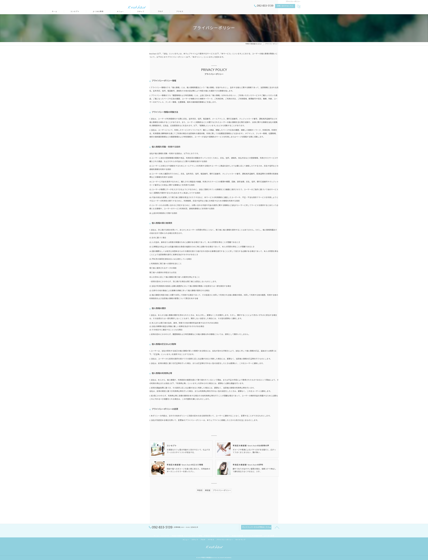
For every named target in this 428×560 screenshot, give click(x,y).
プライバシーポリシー (222, 490)
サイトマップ (240, 540)
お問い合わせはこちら (285, 6)
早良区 (200, 490)
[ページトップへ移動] (277, 527)
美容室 (207, 490)
